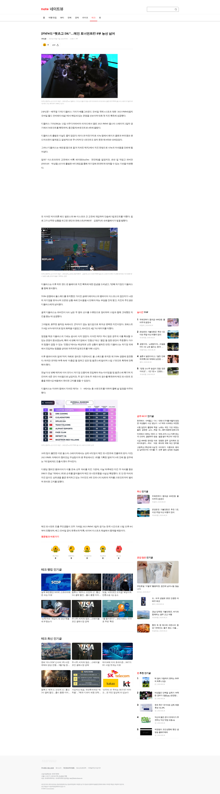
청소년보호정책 (81, 768)
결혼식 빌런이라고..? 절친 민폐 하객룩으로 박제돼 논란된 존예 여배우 (152, 359)
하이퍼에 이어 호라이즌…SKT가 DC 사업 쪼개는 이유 (116, 663)
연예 (69, 18)
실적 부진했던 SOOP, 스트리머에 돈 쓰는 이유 (55, 593)
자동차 (142, 325)
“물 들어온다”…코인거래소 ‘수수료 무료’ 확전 (117, 620)
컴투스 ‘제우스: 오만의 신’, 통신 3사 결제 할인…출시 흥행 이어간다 (86, 594)
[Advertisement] (87, 192)
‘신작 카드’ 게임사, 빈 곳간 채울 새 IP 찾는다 (55, 620)
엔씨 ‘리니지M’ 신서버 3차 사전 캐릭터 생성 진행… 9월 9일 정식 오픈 (55, 664)
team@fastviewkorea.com (76, 778)
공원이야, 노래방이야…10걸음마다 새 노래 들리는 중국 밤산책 (152, 347)
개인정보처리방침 (68, 768)
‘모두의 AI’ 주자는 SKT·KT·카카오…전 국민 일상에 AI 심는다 (116, 691)
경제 (77, 18)
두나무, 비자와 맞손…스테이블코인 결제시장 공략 (85, 620)
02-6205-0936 (48, 778)
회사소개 (58, 768)
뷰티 (62, 18)
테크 (93, 18)
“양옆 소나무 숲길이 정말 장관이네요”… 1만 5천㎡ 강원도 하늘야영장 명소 (152, 371)
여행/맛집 (53, 18)
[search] (176, 9)
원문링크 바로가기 (50, 536)
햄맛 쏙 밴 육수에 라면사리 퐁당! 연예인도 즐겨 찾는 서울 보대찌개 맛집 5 (165, 628)
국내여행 (143, 338)
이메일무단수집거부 (94, 768)
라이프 (85, 18)
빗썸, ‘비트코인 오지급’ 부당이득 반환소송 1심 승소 (117, 593)
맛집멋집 (155, 631)
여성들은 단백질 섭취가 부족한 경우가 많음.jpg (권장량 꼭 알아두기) (167, 695)
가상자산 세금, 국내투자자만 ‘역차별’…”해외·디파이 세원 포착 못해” (86, 691)
